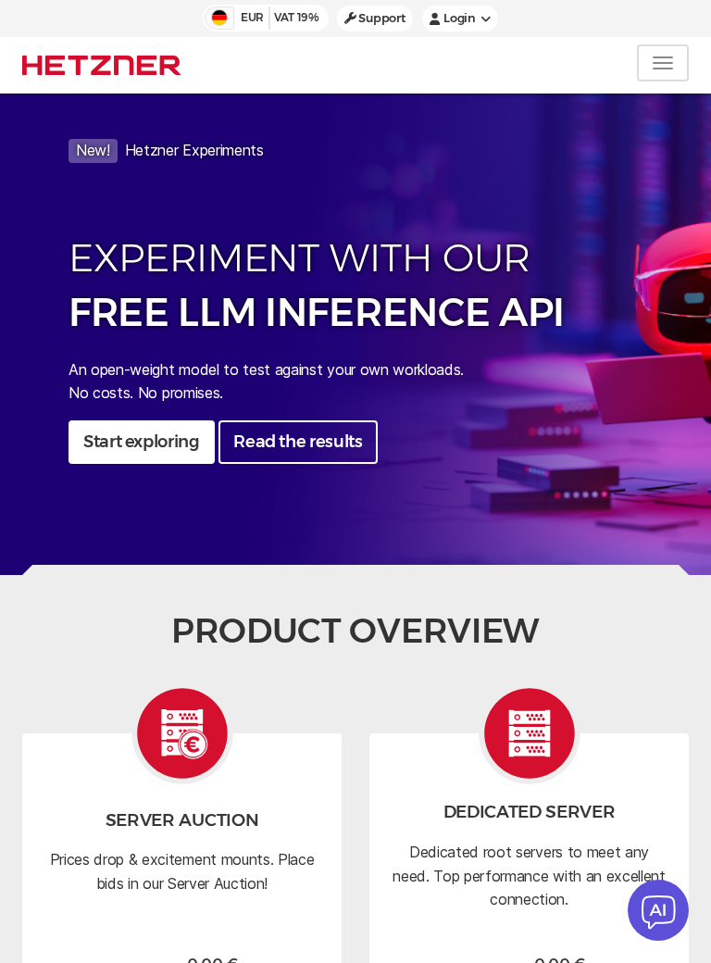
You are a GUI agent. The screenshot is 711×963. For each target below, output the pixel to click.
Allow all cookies (356, 535)
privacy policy (375, 468)
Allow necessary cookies (355, 588)
